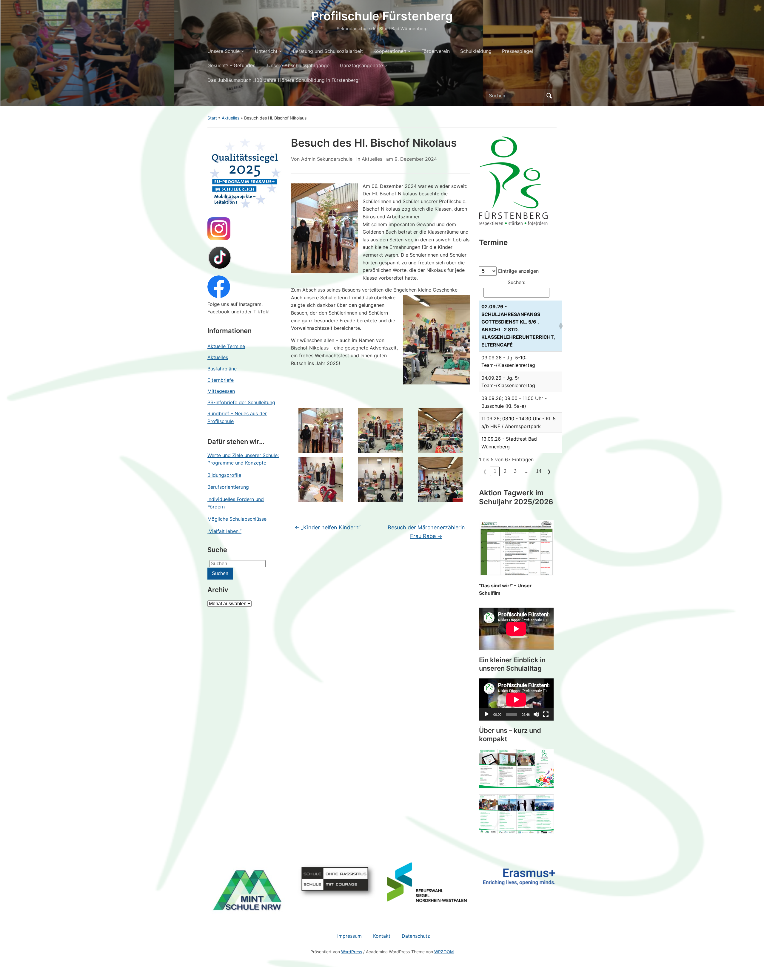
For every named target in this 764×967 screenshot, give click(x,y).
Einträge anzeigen (518, 271)
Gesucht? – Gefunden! (232, 65)
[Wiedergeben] (487, 714)
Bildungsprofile (224, 475)
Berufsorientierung (228, 487)
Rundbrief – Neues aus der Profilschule (237, 417)
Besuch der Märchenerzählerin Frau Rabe (426, 531)
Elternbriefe (220, 380)
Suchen (549, 96)
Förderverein (435, 51)
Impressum (349, 936)
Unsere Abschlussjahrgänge (298, 65)
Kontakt (381, 936)
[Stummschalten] (536, 714)
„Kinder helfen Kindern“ (328, 527)
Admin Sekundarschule (326, 159)
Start (212, 117)
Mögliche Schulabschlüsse (237, 519)
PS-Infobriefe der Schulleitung (241, 402)
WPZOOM (444, 951)
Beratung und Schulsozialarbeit (328, 51)
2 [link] (505, 471)
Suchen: (516, 282)
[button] (559, 326)
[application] (516, 699)
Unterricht (266, 51)
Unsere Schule (223, 51)
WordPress (351, 951)
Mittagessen (221, 391)
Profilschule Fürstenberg (382, 16)
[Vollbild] (546, 714)
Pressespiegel (517, 51)
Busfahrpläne (222, 369)
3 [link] (515, 471)
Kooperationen (389, 51)
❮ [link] (485, 471)
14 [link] (538, 471)
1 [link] (495, 471)
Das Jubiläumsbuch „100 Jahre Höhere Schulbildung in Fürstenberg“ (283, 80)
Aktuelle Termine (226, 346)
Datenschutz (416, 936)
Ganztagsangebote (361, 65)
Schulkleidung (476, 51)
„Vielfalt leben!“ (224, 531)
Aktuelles (230, 117)
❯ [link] (549, 471)
